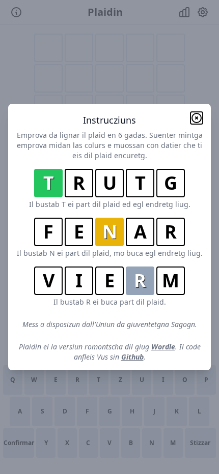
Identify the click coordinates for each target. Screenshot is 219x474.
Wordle (163, 346)
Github (132, 357)
